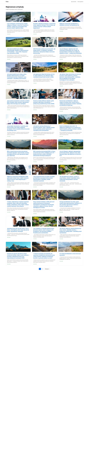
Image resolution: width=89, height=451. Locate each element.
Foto (7, 1)
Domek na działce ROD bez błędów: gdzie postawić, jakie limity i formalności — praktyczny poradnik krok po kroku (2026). (44, 102)
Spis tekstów (73, 1)
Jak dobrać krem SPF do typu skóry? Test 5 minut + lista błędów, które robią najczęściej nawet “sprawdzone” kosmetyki (18, 230)
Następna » (47, 268)
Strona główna (80, 1)
